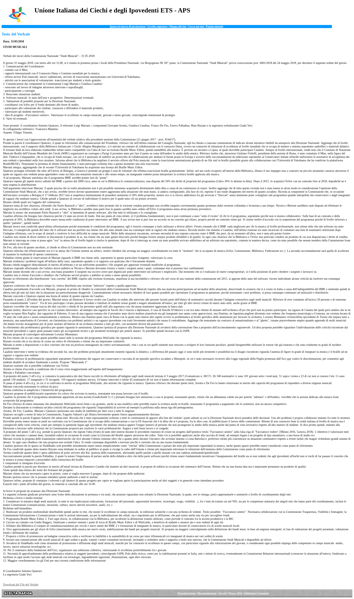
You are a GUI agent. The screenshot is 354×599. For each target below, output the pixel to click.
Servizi (223, 593)
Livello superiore (158, 26)
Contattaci (263, 593)
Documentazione (207, 593)
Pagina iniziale (214, 26)
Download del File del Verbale (20, 584)
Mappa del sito (177, 26)
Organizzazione (186, 593)
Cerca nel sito (196, 26)
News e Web (235, 593)
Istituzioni (250, 593)
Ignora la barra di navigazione (128, 26)
